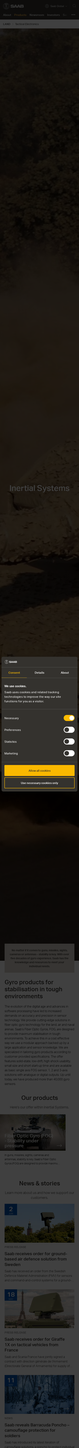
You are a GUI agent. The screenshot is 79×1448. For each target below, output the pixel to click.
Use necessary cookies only (39, 783)
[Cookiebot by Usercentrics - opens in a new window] (58, 661)
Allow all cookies (40, 770)
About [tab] (65, 672)
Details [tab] (39, 672)
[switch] (69, 730)
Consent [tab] (14, 672)
